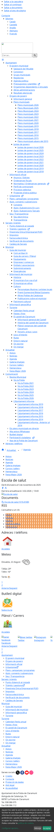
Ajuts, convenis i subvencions (19, 673)
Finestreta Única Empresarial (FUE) (22, 688)
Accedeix (6, 548)
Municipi (6, 703)
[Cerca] (35, 55)
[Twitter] (18, 772)
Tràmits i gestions (14, 685)
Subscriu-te (7, 610)
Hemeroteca (11, 471)
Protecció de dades (15, 782)
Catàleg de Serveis (14, 700)
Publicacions (11, 527)
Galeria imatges (13, 465)
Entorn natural (12, 736)
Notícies (9, 459)
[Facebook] (22, 772)
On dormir (11, 739)
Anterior (5, 588)
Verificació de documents (18, 697)
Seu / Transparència (15, 676)
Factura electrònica (15, 694)
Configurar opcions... (10, 828)
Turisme (9, 715)
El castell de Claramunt (16, 727)
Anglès (13, 27)
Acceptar (47, 828)
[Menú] (3, 59)
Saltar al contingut (12, 4)
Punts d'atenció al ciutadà (18, 682)
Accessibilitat (12, 788)
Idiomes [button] (9, 18)
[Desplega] (18, 450)
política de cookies (25, 823)
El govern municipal (15, 658)
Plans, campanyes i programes (20, 670)
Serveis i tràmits (9, 679)
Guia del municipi (14, 706)
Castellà (13, 24)
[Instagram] (31, 772)
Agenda (27, 449)
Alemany (14, 30)
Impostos (10, 691)
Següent (13, 588)
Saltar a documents (13, 7)
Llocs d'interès (12, 730)
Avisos (9, 456)
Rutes (8, 733)
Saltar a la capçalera (13, 1)
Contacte (6, 15)
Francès (13, 33)
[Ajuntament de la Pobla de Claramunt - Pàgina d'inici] (17, 47)
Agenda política (13, 524)
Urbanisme (11, 667)
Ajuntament (7, 655)
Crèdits (9, 776)
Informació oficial (14, 664)
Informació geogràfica (16, 712)
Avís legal (10, 785)
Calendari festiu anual (16, 721)
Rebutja (37, 828)
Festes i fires (11, 724)
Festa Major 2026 (14, 474)
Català (12, 21)
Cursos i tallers (13, 468)
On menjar (11, 742)
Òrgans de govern (14, 661)
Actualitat (11, 450)
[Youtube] (27, 772)
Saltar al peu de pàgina (15, 10)
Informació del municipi (17, 709)
